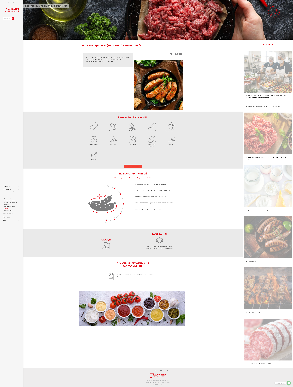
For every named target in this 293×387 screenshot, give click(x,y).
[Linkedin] (154, 370)
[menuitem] (10, 186)
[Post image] (268, 72)
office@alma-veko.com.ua (152, 382)
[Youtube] (161, 370)
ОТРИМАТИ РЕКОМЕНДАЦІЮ (133, 166)
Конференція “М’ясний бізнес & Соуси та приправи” (263, 106)
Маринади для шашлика (254, 312)
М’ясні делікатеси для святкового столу (258, 363)
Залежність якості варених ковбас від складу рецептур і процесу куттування (267, 158)
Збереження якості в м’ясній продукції (258, 210)
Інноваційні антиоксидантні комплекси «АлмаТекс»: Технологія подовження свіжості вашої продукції (266, 96)
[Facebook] (148, 370)
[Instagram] (167, 370)
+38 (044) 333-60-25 (165, 382)
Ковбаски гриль (251, 261)
